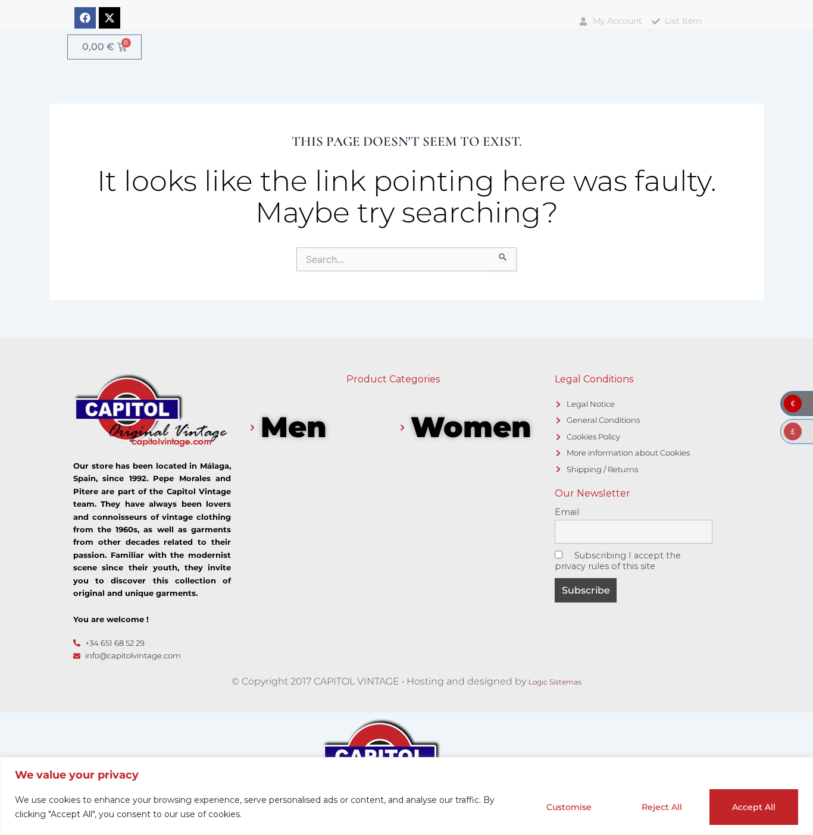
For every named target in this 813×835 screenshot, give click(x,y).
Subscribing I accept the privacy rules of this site (618, 561)
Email (567, 512)
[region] (406, 796)
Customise (569, 807)
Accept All (754, 807)
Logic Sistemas (555, 681)
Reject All (662, 807)
